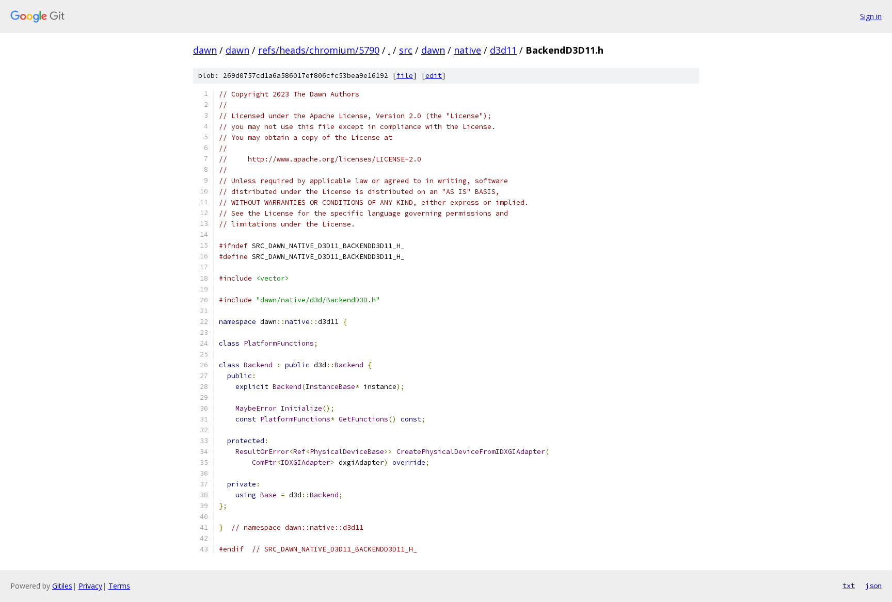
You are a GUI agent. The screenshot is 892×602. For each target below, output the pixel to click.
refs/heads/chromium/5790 (318, 50)
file (404, 75)
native (467, 50)
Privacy (90, 586)
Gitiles (62, 586)
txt (848, 585)
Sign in (871, 16)
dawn (205, 50)
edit (433, 75)
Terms (119, 586)
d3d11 (503, 50)
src (405, 50)
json (873, 585)
